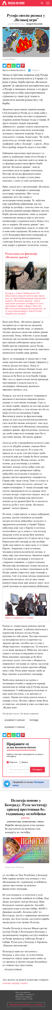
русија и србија (13, 970)
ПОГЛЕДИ (33, 720)
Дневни (25, 762)
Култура (25, 818)
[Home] (4, 3)
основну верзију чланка (15, 983)
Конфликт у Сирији (15, 727)
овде (28, 997)
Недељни (13, 762)
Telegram (35, 70)
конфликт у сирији (15, 720)
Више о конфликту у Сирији (19, 618)
